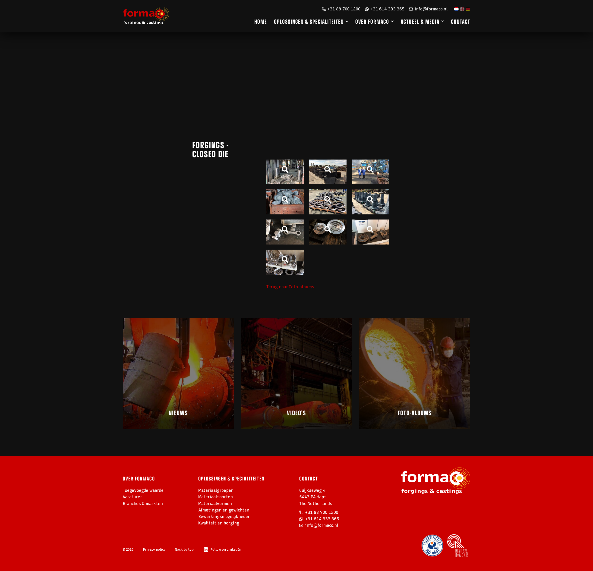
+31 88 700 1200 (344, 8)
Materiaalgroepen (215, 490)
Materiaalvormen (215, 503)
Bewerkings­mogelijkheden (224, 516)
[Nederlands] (456, 9)
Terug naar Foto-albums (290, 286)
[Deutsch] (468, 9)
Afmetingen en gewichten (223, 510)
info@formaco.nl (431, 8)
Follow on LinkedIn (226, 550)
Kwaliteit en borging (218, 523)
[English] (462, 9)
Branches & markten (143, 503)
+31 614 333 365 (387, 8)
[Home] (146, 16)
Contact (460, 21)
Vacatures (132, 496)
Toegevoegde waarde (143, 490)
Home (260, 21)
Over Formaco (372, 21)
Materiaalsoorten (215, 496)
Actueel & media (420, 21)
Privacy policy (154, 550)
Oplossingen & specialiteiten (309, 21)
